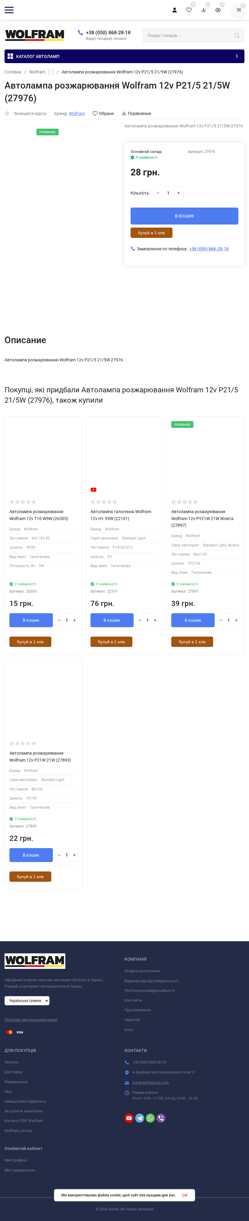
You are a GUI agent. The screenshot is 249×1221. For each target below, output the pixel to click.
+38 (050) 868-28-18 (108, 33)
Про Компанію (137, 1010)
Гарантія (132, 1019)
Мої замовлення (20, 1170)
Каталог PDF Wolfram (24, 1120)
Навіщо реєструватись (25, 1101)
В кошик (31, 620)
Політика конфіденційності (149, 990)
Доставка (13, 1072)
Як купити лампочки (24, 1111)
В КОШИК (184, 216)
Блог (128, 1029)
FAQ (8, 1091)
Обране (106, 113)
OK (185, 1195)
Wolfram (37, 72)
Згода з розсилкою (142, 971)
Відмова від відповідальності (151, 981)
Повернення (16, 1082)
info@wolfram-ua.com (150, 1083)
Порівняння (139, 113)
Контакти (133, 1000)
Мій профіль (16, 1160)
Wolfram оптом (18, 1130)
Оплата (11, 1062)
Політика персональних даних (31, 1020)
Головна (13, 72)
